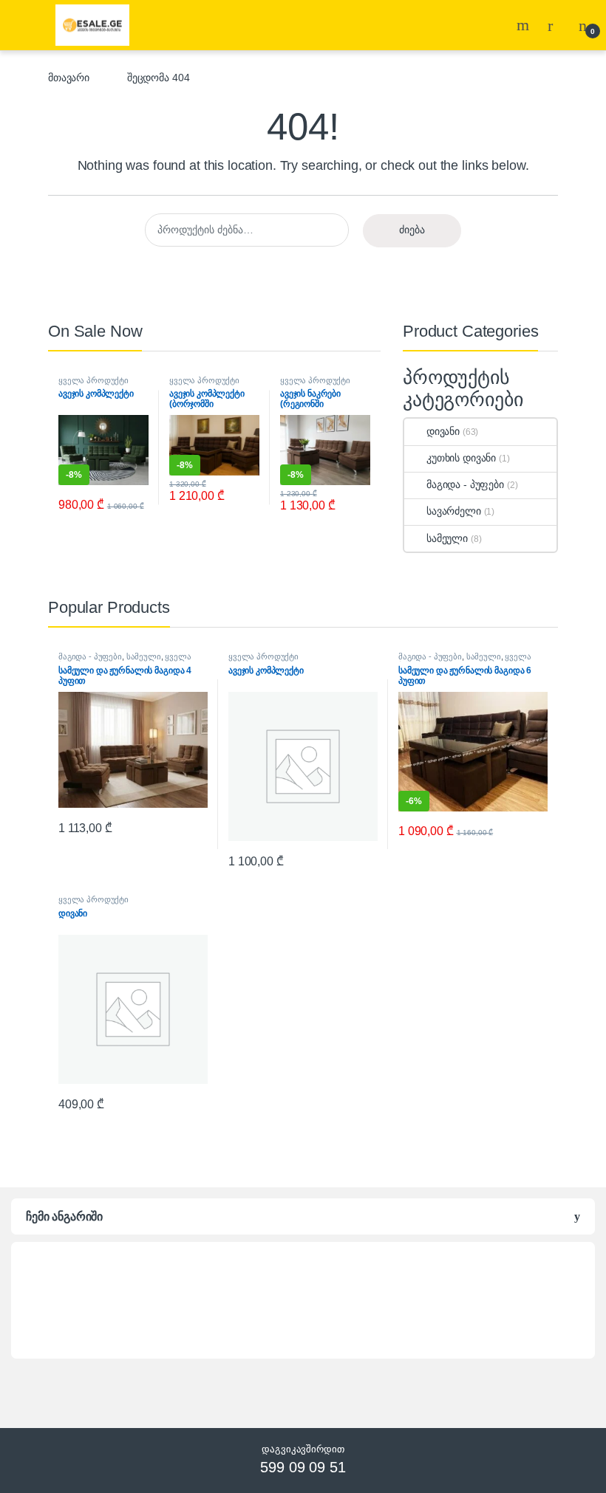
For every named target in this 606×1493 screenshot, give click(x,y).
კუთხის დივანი (461, 458)
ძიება (412, 230)
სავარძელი (453, 511)
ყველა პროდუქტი (93, 380)
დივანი (443, 431)
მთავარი (68, 77)
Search (525, 25)
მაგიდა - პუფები (465, 484)
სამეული (447, 538)
